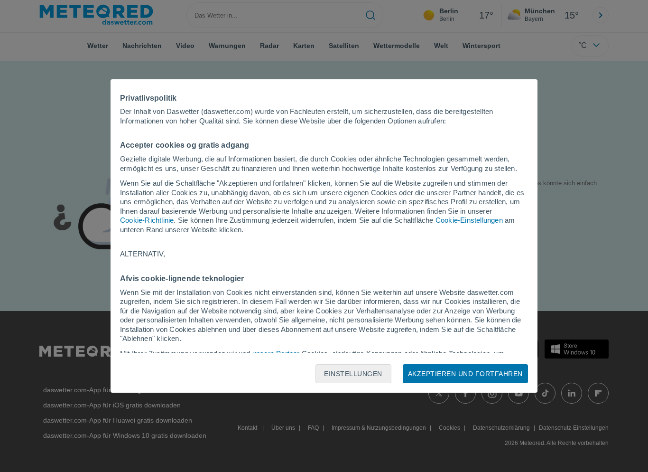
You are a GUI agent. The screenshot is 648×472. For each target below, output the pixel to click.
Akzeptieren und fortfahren (465, 374)
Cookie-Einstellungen (469, 220)
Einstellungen (353, 374)
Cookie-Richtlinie (147, 220)
